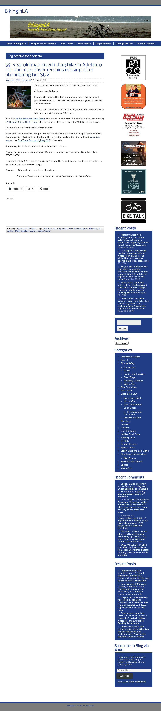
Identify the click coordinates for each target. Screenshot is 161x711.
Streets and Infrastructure (133, 454)
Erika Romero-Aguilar (78, 228)
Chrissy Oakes (128, 483)
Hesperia (93, 228)
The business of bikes (131, 461)
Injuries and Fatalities (26, 228)
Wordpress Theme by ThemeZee (80, 706)
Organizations (103, 43)
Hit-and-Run (130, 401)
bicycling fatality (60, 228)
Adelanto (48, 228)
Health (127, 370)
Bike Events (126, 390)
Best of (124, 360)
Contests (125, 424)
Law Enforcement (132, 404)
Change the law (124, 43)
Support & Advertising (43, 43)
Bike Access (130, 458)
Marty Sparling (21, 231)
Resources (84, 43)
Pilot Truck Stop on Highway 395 (34, 140)
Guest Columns (128, 431)
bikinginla (26, 80)
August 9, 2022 (13, 80)
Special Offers (128, 447)
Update (124, 464)
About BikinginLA (16, 43)
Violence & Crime (132, 417)
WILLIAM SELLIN (129, 545)
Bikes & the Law (129, 394)
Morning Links (128, 437)
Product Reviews (129, 444)
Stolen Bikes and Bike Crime (135, 450)
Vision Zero (129, 384)
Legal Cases (130, 408)
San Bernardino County (40, 231)
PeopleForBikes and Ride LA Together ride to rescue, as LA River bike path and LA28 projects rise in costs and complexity (133, 523)
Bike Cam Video (129, 387)
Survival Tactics (145, 43)
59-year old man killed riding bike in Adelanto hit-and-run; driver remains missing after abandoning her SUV (54, 70)
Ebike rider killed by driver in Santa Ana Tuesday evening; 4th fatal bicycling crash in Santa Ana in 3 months (133, 550)
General (125, 427)
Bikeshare (126, 421)
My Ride (125, 441)
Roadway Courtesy (133, 380)
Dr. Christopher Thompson (133, 413)
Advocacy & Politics (130, 356)
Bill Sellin (125, 531)
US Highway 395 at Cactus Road (22, 122)
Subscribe (124, 676)
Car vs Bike (129, 367)
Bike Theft (66, 43)
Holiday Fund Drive (130, 434)
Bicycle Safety (128, 363)
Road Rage (129, 377)
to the (30, 118)
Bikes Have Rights (133, 398)
